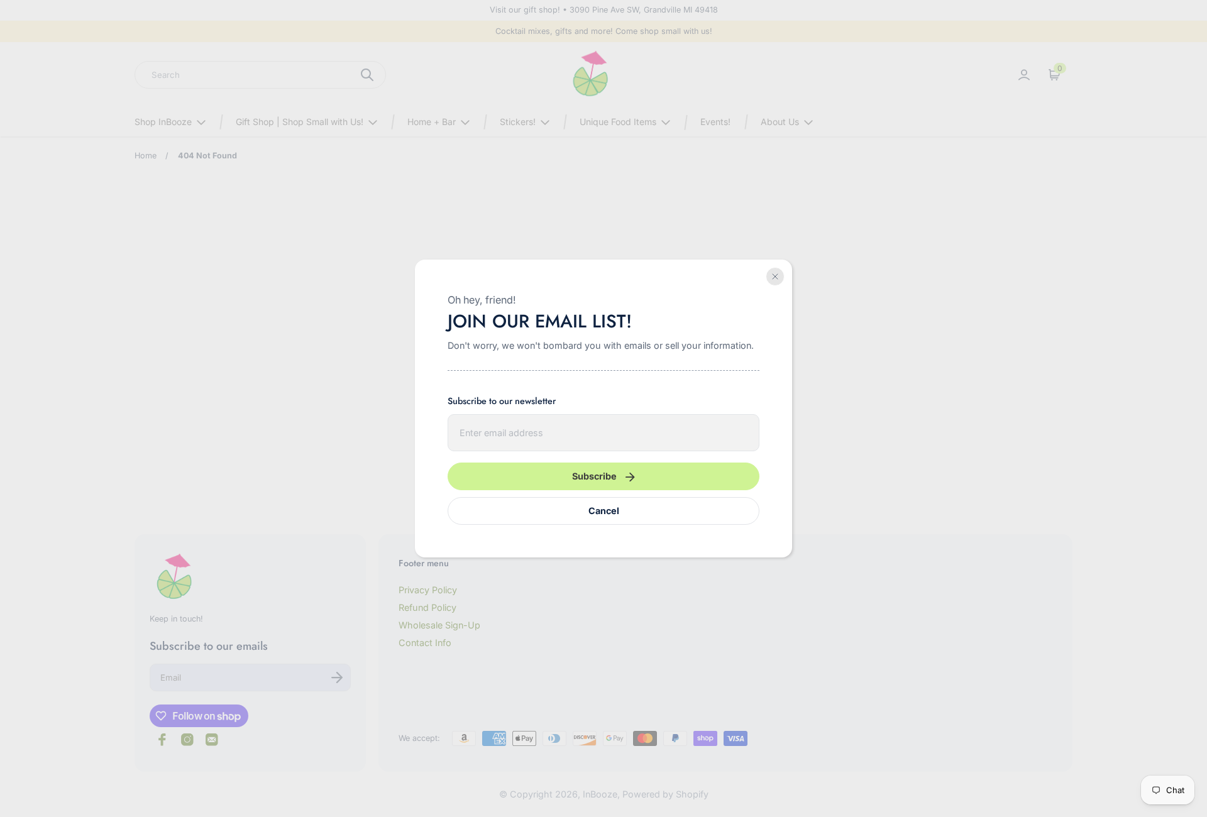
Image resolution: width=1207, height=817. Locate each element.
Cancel (603, 510)
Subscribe (594, 476)
